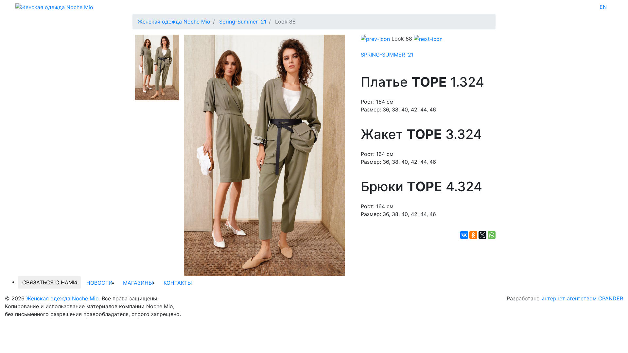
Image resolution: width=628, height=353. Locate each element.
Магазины (138, 282)
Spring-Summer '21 (387, 54)
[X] (482, 235)
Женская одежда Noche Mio (62, 298)
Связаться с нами (49, 282)
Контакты (178, 282)
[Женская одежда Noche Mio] (54, 6)
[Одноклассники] (473, 235)
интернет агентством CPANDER (582, 298)
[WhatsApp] (492, 235)
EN (603, 7)
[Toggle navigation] (611, 6)
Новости (99, 282)
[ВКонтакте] (464, 235)
